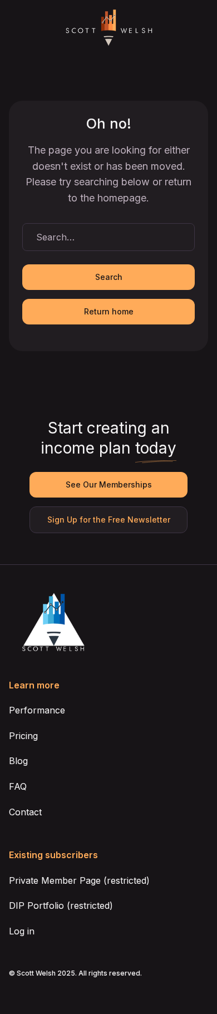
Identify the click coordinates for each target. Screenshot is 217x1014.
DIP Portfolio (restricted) (61, 905)
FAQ (18, 786)
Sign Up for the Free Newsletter (108, 519)
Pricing (23, 735)
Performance (37, 710)
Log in (21, 931)
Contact (25, 812)
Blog (18, 760)
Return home (109, 311)
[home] (108, 28)
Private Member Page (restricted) (79, 880)
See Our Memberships (109, 484)
